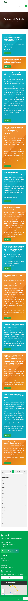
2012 (3, 517)
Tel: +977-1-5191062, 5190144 (8, 544)
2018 (3, 497)
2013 (3, 514)
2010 (3, 524)
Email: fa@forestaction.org (7, 546)
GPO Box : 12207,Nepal (6, 542)
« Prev (3, 472)
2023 (3, 490)
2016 (3, 503)
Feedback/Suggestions (8, 550)
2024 (3, 487)
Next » (25, 472)
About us (3, 558)
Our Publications (5, 560)
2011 (3, 520)
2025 (3, 483)
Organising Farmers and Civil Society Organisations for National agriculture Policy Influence (14, 326)
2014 (3, 510)
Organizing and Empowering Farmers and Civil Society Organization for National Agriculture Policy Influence (14, 74)
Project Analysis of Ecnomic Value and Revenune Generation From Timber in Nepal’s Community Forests (14, 443)
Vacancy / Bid (4, 565)
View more (7, 52)
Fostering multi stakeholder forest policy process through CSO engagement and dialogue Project (13, 61)
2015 (3, 507)
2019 (3, 494)
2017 (3, 500)
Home (8, 22)
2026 (3, 480)
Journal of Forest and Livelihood (8, 563)
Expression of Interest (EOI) (7, 567)
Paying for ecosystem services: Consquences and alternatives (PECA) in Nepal (14, 396)
